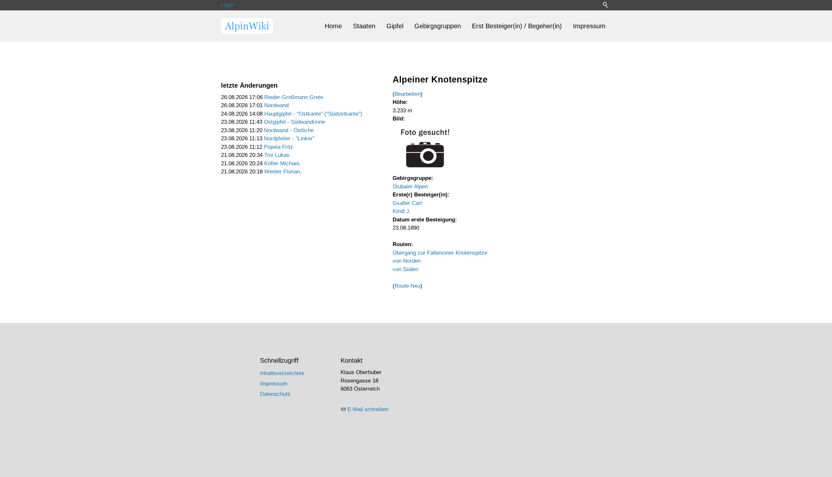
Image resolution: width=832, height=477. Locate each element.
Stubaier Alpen (410, 186)
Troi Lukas (277, 155)
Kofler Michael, (282, 163)
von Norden (407, 261)
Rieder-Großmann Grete (293, 97)
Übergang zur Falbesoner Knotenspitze (440, 253)
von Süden (405, 269)
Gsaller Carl (407, 203)
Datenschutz (275, 394)
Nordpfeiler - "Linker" (289, 138)
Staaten (364, 26)
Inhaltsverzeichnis (282, 373)
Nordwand (276, 105)
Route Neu (407, 286)
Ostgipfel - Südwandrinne (294, 122)
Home (333, 26)
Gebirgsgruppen (437, 26)
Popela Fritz (278, 147)
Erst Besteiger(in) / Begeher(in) (517, 26)
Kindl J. (402, 211)
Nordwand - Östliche (289, 130)
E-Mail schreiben (367, 409)
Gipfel (394, 26)
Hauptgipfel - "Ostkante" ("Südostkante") (313, 114)
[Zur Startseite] (247, 26)
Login (227, 5)
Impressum (589, 26)
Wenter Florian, (283, 172)
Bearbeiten (408, 94)
